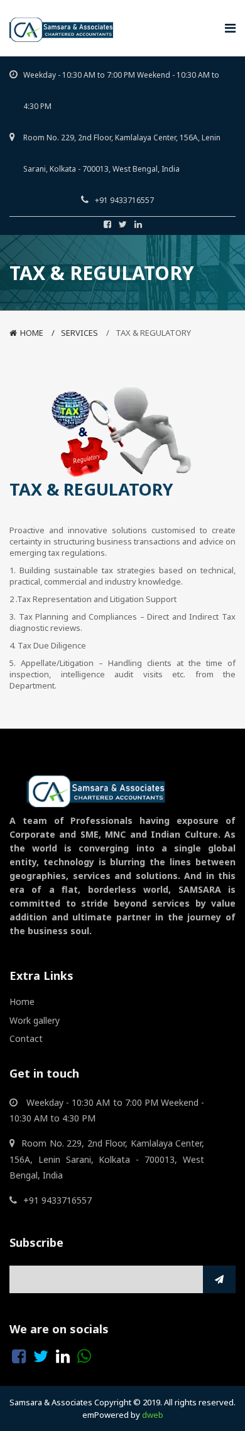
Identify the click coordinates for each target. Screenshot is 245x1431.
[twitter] (122, 224)
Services (79, 332)
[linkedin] (138, 224)
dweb (152, 1414)
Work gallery (34, 1020)
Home (31, 332)
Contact (26, 1038)
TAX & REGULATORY (153, 332)
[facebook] (107, 224)
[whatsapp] (84, 1356)
